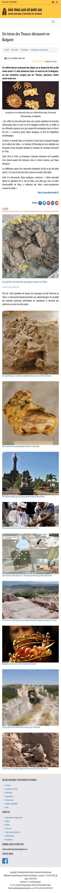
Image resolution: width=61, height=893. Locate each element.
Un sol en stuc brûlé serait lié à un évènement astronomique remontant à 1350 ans (29, 620)
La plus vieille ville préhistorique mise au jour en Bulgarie (21, 727)
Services (8, 828)
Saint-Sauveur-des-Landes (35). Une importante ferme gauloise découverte (27, 576)
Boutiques (9, 840)
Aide (7, 807)
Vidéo (7, 821)
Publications (9, 836)
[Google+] (48, 203)
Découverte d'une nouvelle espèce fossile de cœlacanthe (20, 446)
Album (7, 825)
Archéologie (24, 50)
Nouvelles (8, 793)
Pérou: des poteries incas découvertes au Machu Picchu (20, 528)
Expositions (9, 796)
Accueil (6, 50)
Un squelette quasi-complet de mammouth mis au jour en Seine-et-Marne (26, 376)
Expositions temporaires (14, 818)
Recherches (15, 50)
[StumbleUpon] (56, 203)
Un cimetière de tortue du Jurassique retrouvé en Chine (24, 282)
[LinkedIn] (52, 203)
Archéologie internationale (39, 50)
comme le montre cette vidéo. (40, 172)
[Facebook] (40, 203)
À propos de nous (11, 789)
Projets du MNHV (11, 804)
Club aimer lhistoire (12, 832)
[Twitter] (44, 203)
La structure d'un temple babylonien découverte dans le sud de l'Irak (25, 769)
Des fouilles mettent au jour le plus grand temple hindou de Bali (23, 497)
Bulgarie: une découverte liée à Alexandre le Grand (19, 664)
